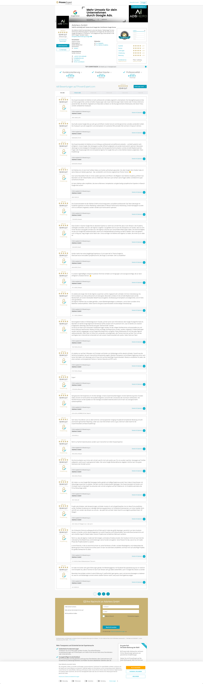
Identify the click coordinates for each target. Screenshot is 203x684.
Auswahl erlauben (136, 671)
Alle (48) (62, 93)
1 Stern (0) (140, 93)
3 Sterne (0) (109, 93)
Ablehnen (136, 676)
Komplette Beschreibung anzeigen (81, 36)
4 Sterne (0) (93, 93)
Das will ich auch (134, 2)
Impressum (61, 676)
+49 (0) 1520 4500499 (80, 56)
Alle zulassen (135, 667)
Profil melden (72, 640)
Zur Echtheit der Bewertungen (63, 40)
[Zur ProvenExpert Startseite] (64, 3)
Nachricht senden (111, 627)
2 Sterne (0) (125, 93)
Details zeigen (112, 681)
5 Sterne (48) (77, 93)
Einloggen (143, 2)
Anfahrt (76, 48)
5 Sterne (134, 30)
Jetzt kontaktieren (139, 7)
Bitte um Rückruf (109, 616)
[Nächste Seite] (108, 594)
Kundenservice (122, 60)
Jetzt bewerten (62, 46)
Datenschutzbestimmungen (72, 676)
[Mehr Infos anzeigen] (124, 35)
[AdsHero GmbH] (62, 22)
